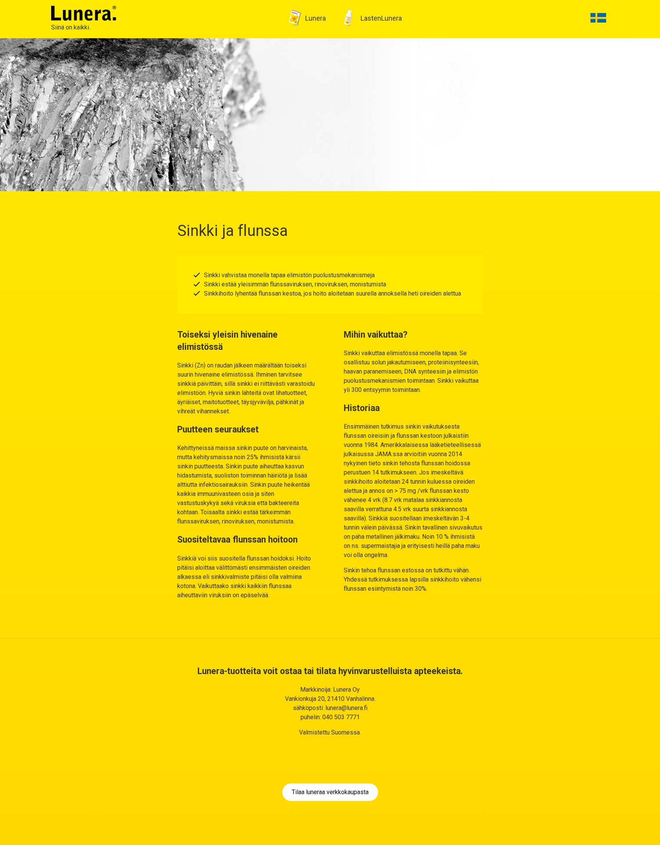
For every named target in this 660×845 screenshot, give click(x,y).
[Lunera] (83, 12)
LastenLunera (381, 18)
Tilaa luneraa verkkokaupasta (330, 792)
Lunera (315, 18)
